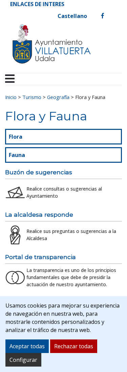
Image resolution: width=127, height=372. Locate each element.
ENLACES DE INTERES (37, 4)
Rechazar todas (73, 346)
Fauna (17, 155)
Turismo (31, 97)
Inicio (11, 97)
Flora (15, 136)
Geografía (58, 97)
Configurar (23, 360)
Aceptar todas (27, 346)
